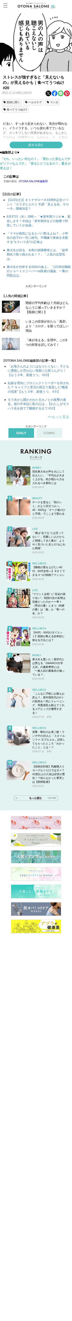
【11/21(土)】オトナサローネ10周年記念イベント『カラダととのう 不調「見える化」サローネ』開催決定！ (38, 204)
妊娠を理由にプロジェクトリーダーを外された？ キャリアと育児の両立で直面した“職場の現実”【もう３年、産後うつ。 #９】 (38, 387)
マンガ (54, 102)
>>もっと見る (58, 417)
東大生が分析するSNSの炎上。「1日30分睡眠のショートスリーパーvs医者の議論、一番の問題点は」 (39, 271)
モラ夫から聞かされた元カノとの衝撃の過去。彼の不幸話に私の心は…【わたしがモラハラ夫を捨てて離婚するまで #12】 (38, 404)
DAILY (21, 433)
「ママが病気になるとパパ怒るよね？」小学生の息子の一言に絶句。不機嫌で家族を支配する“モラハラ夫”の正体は (37, 238)
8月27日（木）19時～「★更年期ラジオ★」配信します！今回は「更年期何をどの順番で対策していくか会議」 (39, 221)
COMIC (49, 433)
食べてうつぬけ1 (17, 109)
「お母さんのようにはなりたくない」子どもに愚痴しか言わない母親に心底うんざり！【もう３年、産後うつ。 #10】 (38, 371)
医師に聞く (13, 102)
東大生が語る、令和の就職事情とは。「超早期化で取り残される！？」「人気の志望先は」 (37, 254)
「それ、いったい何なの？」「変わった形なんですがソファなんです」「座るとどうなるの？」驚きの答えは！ (35, 163)
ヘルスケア (35, 102)
